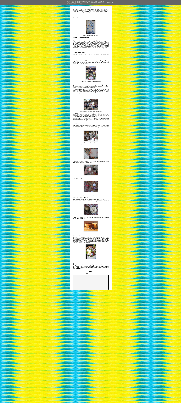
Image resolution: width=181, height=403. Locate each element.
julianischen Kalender (80, 39)
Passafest (101, 45)
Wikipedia (74, 46)
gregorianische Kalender (104, 39)
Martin (96, 269)
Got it (113, 2)
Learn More (109, 2)
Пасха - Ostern (90, 7)
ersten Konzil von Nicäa (80, 43)
